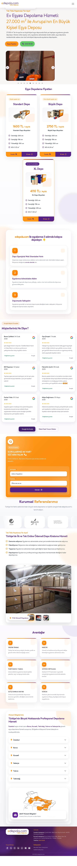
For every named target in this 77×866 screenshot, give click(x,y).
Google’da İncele (27, 429)
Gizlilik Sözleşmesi (38, 849)
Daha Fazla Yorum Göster (47, 429)
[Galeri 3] (24, 83)
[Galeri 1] (18, 83)
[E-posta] (25, 848)
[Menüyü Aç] (72, 4)
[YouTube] (29, 848)
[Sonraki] (53, 67)
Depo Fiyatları (12, 44)
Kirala (28, 154)
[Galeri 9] (42, 83)
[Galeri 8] (39, 83)
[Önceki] (7, 67)
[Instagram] (14, 848)
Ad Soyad (13, 469)
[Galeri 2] (21, 83)
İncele (13, 154)
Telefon (13, 479)
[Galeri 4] (27, 83)
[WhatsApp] (21, 848)
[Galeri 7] (36, 83)
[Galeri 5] (30, 83)
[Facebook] (7, 848)
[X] (10, 848)
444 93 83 (29, 44)
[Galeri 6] (33, 83)
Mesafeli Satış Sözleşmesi (41, 847)
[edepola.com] (10, 3)
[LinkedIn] (18, 848)
